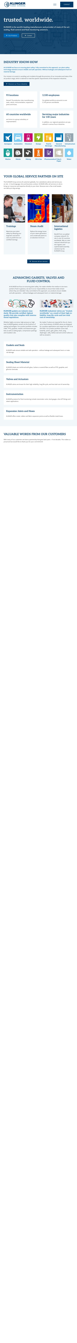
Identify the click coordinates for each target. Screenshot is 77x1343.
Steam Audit (36, 226)
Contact (29, 35)
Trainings (11, 226)
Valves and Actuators (17, 379)
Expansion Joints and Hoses (20, 411)
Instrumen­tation (14, 394)
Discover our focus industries (17, 84)
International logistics (61, 227)
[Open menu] (55, 4)
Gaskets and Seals (15, 345)
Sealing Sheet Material (17, 362)
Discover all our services (40, 261)
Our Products (12, 35)
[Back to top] (71, 1337)
